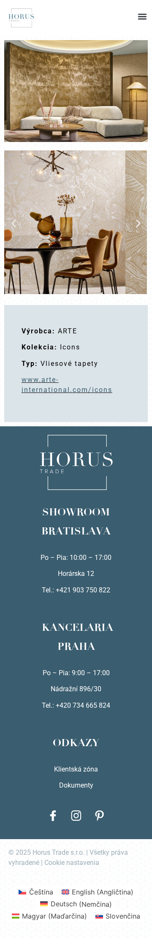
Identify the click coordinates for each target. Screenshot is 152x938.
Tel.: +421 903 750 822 (76, 590)
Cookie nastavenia (71, 863)
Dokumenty (76, 785)
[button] (76, 8)
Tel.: (49, 705)
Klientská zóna (76, 769)
